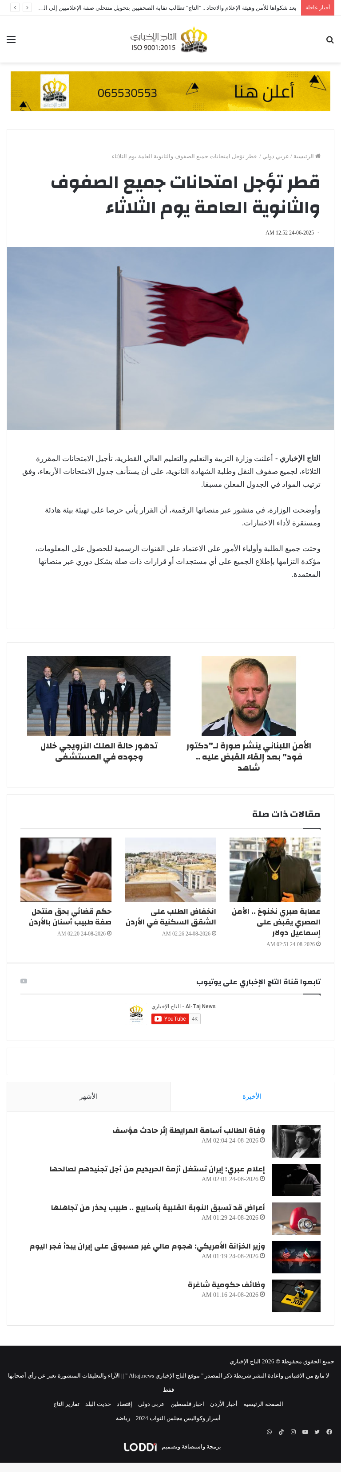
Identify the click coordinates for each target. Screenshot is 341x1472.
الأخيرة (252, 1096)
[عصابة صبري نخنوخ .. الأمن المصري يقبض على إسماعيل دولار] (275, 870)
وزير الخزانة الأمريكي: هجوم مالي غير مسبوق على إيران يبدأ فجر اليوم (147, 1246)
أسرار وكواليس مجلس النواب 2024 (178, 1418)
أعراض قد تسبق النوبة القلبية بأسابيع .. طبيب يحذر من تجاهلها (158, 1207)
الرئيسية (304, 156)
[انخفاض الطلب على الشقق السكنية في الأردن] (170, 870)
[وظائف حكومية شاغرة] (296, 1296)
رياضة (123, 1418)
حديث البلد (98, 1404)
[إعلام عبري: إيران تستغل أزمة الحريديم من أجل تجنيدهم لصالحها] (296, 1180)
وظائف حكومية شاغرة (226, 1285)
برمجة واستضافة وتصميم (190, 1446)
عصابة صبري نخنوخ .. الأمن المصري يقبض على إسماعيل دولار (276, 922)
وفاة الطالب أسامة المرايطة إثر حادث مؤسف (188, 1130)
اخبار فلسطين (187, 1404)
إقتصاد (124, 1404)
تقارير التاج (66, 1404)
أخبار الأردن (224, 1404)
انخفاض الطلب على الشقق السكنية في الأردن (171, 916)
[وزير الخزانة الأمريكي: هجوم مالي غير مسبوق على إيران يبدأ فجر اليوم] (296, 1257)
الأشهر (88, 1096)
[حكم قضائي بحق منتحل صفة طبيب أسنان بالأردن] (65, 870)
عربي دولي (275, 156)
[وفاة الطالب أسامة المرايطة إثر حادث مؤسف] (296, 1141)
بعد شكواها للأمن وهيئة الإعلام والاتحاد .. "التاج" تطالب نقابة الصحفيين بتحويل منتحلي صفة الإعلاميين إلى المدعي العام (156, 7)
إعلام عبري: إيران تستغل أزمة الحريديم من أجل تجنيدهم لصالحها (157, 1169)
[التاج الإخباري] (170, 39)
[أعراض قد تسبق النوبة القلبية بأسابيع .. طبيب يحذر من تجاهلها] (296, 1218)
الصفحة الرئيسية (263, 1404)
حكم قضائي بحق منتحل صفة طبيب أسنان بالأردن (70, 916)
